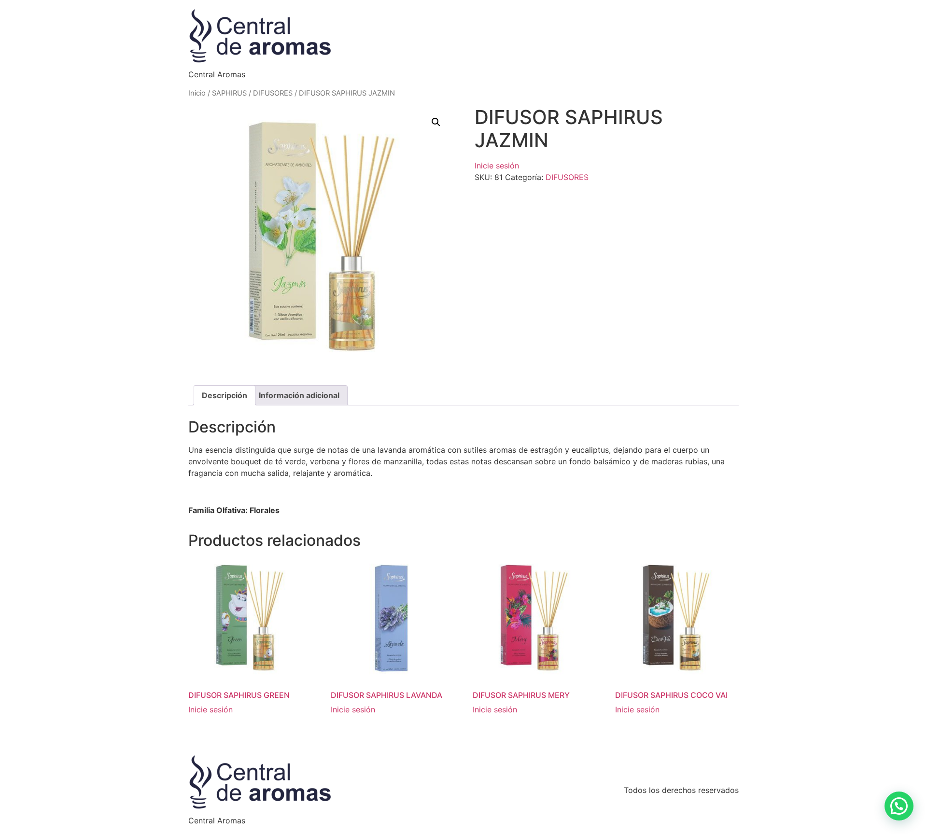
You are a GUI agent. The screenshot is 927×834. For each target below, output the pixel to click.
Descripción (224, 395)
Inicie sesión (497, 165)
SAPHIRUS (229, 93)
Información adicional (299, 395)
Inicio (197, 93)
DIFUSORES (273, 93)
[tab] (224, 395)
